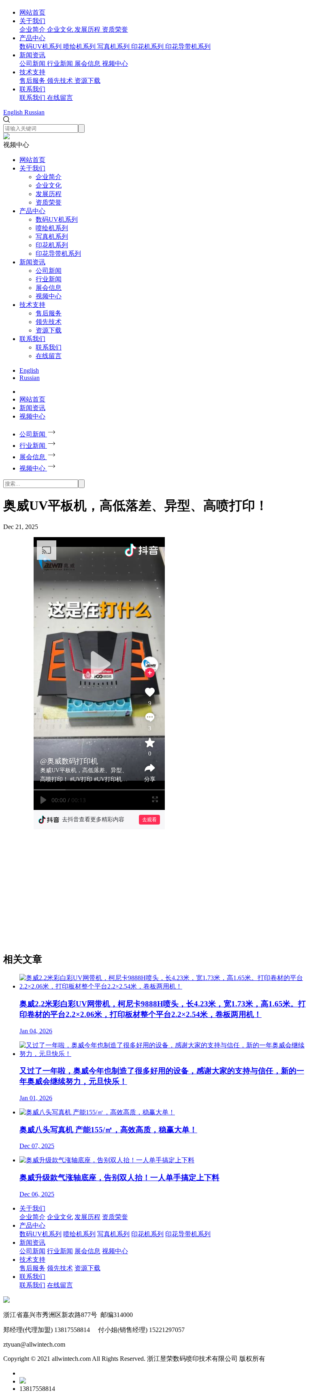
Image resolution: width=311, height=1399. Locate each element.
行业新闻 (49, 279)
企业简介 (49, 176)
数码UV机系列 (57, 219)
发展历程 (49, 193)
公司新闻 (49, 270)
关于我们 (32, 20)
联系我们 (32, 89)
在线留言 (49, 355)
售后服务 (49, 313)
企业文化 (49, 185)
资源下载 (49, 330)
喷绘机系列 (52, 228)
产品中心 (32, 38)
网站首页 (32, 12)
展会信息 (49, 287)
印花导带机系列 (58, 253)
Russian (29, 377)
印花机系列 (52, 245)
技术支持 (32, 72)
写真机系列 (52, 236)
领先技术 (49, 321)
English (29, 370)
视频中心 (49, 296)
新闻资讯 (32, 55)
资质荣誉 (49, 202)
